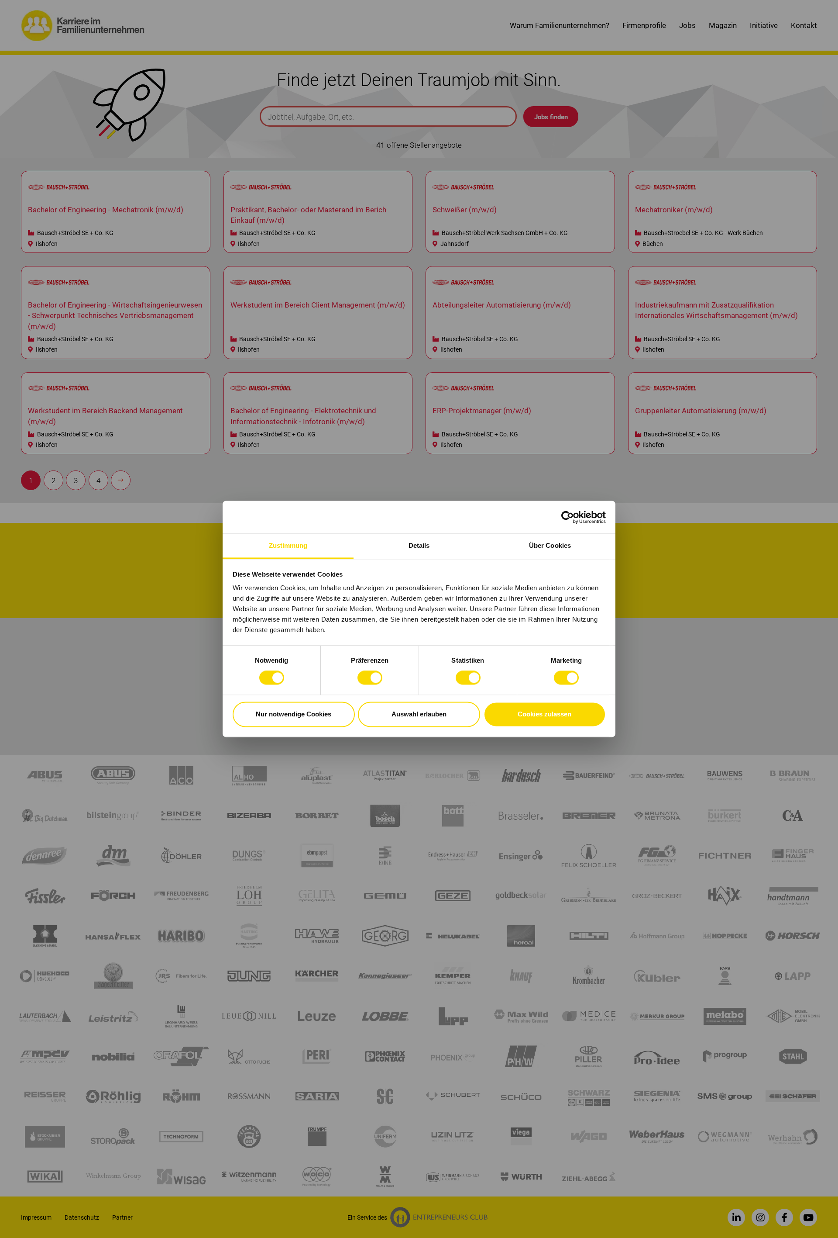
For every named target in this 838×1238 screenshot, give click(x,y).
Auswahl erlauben (419, 714)
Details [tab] (419, 545)
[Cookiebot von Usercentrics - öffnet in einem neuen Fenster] (567, 517)
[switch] (369, 678)
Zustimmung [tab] (288, 545)
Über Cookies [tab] (550, 545)
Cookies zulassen (544, 714)
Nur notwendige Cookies (293, 714)
